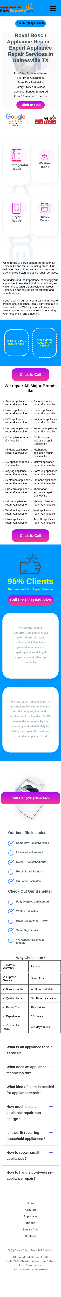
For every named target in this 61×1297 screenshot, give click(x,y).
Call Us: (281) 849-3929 (31, 23)
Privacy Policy (21, 1250)
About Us (30, 1209)
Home (30, 1203)
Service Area (30, 1229)
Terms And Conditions (42, 1250)
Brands (30, 1223)
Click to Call (30, 105)
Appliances (31, 1216)
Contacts (30, 1236)
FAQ (10, 1250)
